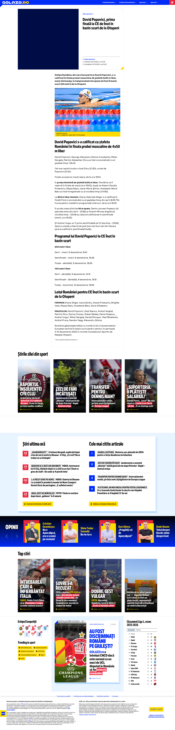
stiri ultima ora (26, 648)
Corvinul (134, 649)
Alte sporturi (87, 14)
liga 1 (42, 655)
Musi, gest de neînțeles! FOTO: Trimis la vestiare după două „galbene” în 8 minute (53, 494)
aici (30, 720)
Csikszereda (135, 684)
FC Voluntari (135, 671)
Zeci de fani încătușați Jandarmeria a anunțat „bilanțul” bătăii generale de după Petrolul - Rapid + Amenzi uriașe (69, 386)
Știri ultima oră (34, 444)
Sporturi (142, 2)
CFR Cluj (41, 651)
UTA (132, 681)
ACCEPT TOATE (156, 709)
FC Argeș (134, 646)
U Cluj (133, 653)
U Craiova (134, 662)
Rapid (133, 640)
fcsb (22, 658)
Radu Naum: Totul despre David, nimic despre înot (156, 531)
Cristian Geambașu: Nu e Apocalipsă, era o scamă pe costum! (42, 531)
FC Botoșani (135, 678)
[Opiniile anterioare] (7, 536)
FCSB (133, 637)
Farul (132, 659)
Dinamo (133, 643)
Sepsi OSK (134, 668)
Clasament (131, 630)
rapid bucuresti (41, 648)
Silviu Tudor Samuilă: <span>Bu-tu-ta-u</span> (80, 531)
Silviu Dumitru (89, 59)
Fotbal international (126, 2)
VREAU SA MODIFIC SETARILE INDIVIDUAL (156, 716)
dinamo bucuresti (27, 651)
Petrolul (134, 656)
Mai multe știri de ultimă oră (39, 504)
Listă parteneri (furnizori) (87, 714)
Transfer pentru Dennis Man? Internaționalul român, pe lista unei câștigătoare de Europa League (105, 386)
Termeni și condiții (63, 696)
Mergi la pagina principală (104, 504)
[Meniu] (172, 2)
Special (153, 2)
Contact (115, 696)
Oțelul (133, 665)
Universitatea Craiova (28, 655)
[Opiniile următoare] (16, 536)
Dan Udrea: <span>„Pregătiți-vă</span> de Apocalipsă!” (118, 531)
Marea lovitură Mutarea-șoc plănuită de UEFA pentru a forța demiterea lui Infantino (120, 453)
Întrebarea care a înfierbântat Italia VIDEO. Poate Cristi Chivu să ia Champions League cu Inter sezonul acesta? (34, 585)
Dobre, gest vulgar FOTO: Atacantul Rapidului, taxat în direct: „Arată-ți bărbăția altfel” (105, 585)
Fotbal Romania (108, 2)
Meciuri (138, 630)
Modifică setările (103, 696)
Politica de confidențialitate (83, 696)
